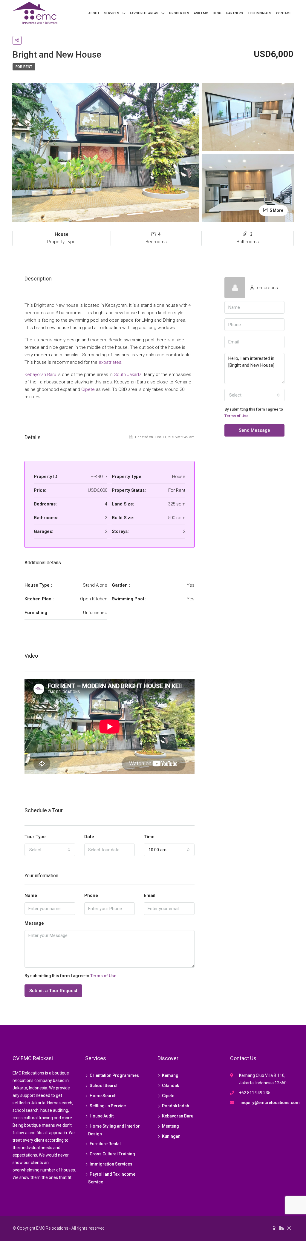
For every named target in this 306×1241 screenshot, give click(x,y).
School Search (104, 1085)
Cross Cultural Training (112, 1153)
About (94, 13)
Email (149, 895)
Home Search (103, 1095)
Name (31, 895)
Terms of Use (103, 975)
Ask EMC (201, 13)
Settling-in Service (108, 1105)
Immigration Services (111, 1164)
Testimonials (259, 13)
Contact (283, 13)
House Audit (102, 1116)
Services (111, 13)
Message (34, 923)
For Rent (24, 67)
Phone (91, 895)
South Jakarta (128, 374)
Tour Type (35, 836)
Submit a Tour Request (53, 990)
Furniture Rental (105, 1143)
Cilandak (170, 1085)
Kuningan (171, 1136)
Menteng (170, 1126)
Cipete (88, 389)
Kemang (170, 1075)
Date (89, 836)
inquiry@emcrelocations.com (270, 1102)
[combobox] (50, 850)
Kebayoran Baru (40, 374)
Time (149, 836)
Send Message (254, 430)
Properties (179, 13)
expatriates (110, 362)
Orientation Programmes (114, 1075)
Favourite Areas (144, 13)
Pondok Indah (175, 1105)
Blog (217, 13)
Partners (234, 13)
